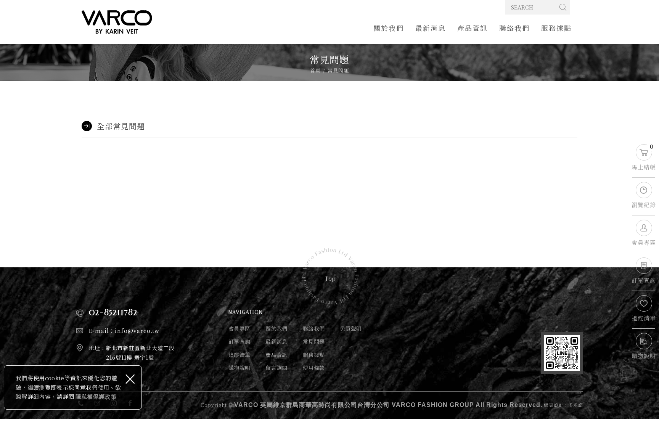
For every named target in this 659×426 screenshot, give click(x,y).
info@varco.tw (137, 330)
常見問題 (314, 341)
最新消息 (430, 28)
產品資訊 (472, 28)
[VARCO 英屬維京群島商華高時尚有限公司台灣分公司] (117, 22)
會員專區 (239, 328)
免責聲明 (351, 328)
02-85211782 (113, 312)
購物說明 (239, 368)
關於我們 (388, 28)
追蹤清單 (239, 355)
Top (330, 278)
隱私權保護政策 (96, 396)
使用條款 (314, 368)
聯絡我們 (514, 28)
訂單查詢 (239, 341)
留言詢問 (276, 368)
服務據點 (556, 28)
